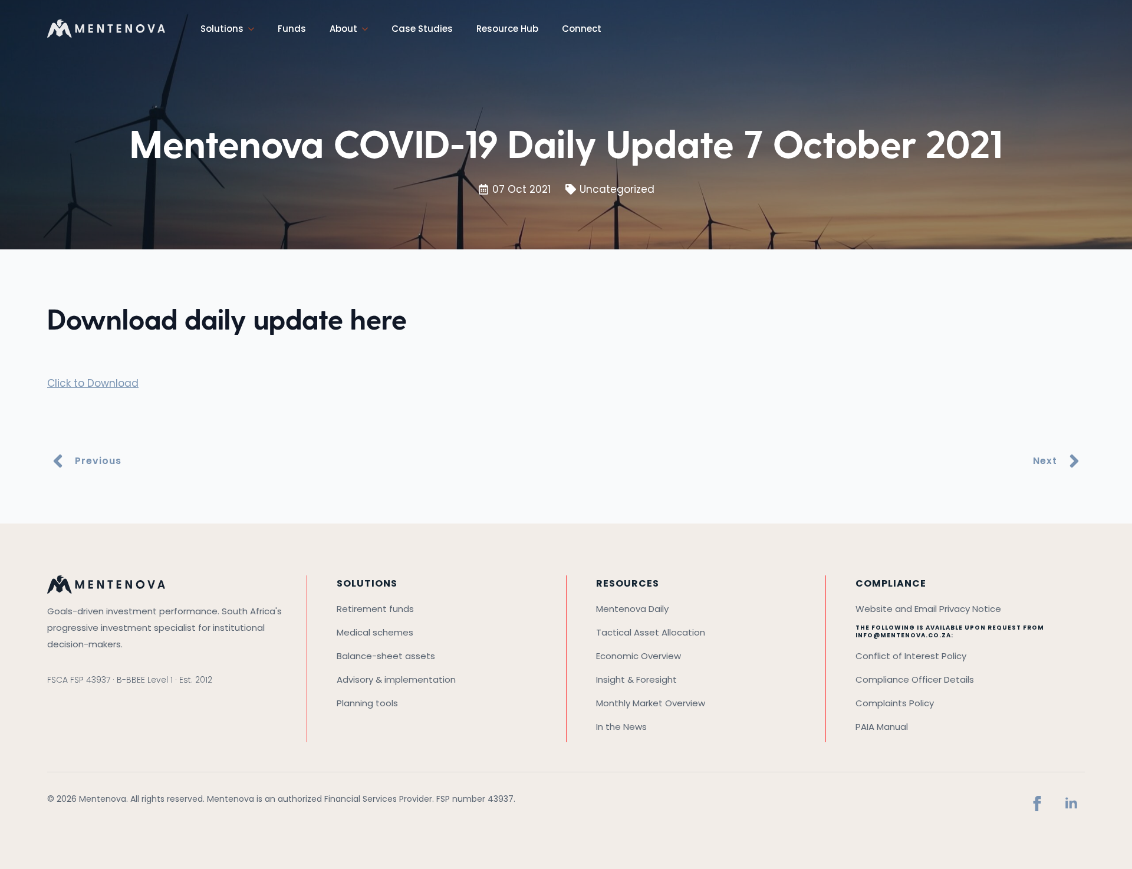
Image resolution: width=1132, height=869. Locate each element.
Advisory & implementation (396, 679)
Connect (581, 28)
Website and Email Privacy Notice (928, 609)
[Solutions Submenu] (254, 28)
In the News (621, 726)
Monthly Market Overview (650, 703)
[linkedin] (1071, 803)
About (343, 28)
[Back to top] (1105, 842)
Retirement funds (375, 609)
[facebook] (1037, 803)
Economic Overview (638, 656)
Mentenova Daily (632, 609)
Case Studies (422, 28)
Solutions (221, 28)
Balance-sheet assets (386, 656)
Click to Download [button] (93, 383)
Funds (292, 28)
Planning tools (367, 703)
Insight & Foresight (636, 679)
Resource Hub (507, 28)
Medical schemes (375, 632)
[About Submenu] (368, 28)
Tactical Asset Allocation (650, 632)
